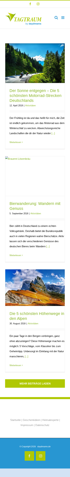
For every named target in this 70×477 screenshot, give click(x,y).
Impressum (27, 425)
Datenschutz (42, 425)
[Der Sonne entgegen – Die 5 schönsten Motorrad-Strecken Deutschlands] (35, 63)
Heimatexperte (50, 420)
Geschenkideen (31, 420)
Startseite (15, 420)
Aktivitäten (30, 105)
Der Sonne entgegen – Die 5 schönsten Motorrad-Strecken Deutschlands (36, 95)
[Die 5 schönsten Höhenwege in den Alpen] (35, 287)
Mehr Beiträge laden (35, 383)
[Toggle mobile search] (56, 17)
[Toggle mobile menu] (63, 17)
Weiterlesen (15, 142)
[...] (53, 133)
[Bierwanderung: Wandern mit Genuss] (35, 176)
